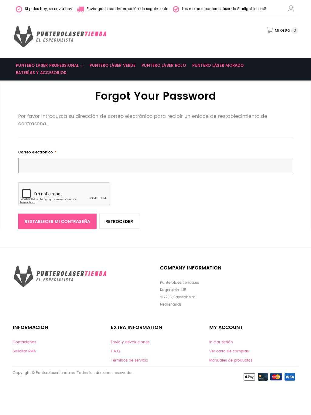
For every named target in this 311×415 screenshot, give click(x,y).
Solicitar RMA (24, 351)
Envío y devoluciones (130, 342)
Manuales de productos (230, 360)
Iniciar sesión (221, 342)
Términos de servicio (129, 360)
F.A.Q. (116, 351)
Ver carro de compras (229, 351)
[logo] (61, 37)
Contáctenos (24, 342)
